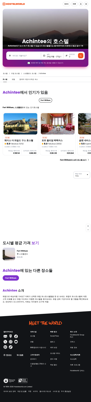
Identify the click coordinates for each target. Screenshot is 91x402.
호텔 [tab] (13, 79)
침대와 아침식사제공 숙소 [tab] (28, 79)
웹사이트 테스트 (45, 391)
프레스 (72, 342)
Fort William (10, 278)
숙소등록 (73, 359)
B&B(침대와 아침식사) (38, 347)
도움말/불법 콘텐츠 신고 (38, 365)
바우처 (35, 391)
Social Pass (54, 336)
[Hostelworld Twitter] (5, 341)
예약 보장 (53, 347)
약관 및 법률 (21, 391)
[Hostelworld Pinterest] (5, 347)
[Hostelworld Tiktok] (10, 347)
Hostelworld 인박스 (77, 370)
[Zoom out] (88, 230)
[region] (45, 201)
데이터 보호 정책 (10, 391)
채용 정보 (73, 347)
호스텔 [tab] (5, 79)
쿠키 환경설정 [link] (66, 391)
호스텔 (7, 137)
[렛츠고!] (80, 55)
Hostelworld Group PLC (77, 336)
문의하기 (33, 359)
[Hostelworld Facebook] (16, 336)
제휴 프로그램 (75, 365)
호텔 (31, 342)
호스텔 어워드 (55, 353)
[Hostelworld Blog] (5, 336)
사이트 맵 (56, 391)
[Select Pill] (81, 4)
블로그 (52, 342)
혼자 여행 (53, 359)
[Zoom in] (88, 226)
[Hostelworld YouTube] (16, 341)
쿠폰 (29, 391)
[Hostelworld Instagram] (10, 341)
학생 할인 (53, 365)
